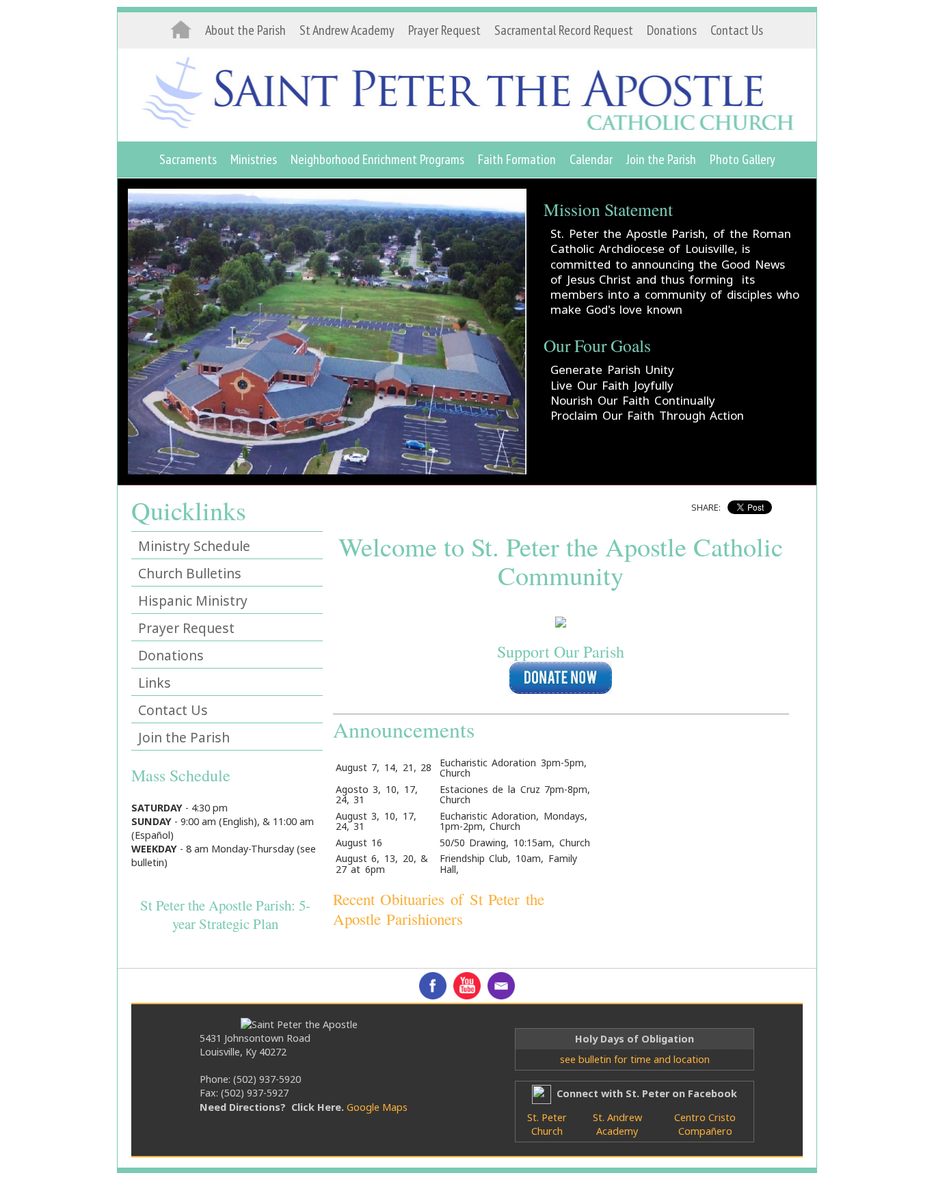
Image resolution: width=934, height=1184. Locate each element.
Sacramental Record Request (563, 30)
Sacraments (188, 159)
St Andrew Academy (347, 30)
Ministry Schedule (194, 546)
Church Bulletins (189, 573)
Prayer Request (444, 30)
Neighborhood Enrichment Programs (377, 159)
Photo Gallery (742, 159)
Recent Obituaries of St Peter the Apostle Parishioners (438, 909)
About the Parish (245, 30)
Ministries (253, 159)
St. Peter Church (547, 1124)
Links (154, 682)
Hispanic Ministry (193, 600)
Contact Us (736, 30)
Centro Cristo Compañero (705, 1124)
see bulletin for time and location (635, 1059)
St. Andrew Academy (617, 1124)
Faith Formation (517, 159)
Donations (672, 30)
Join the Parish (661, 159)
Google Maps (377, 1107)
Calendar (591, 159)
